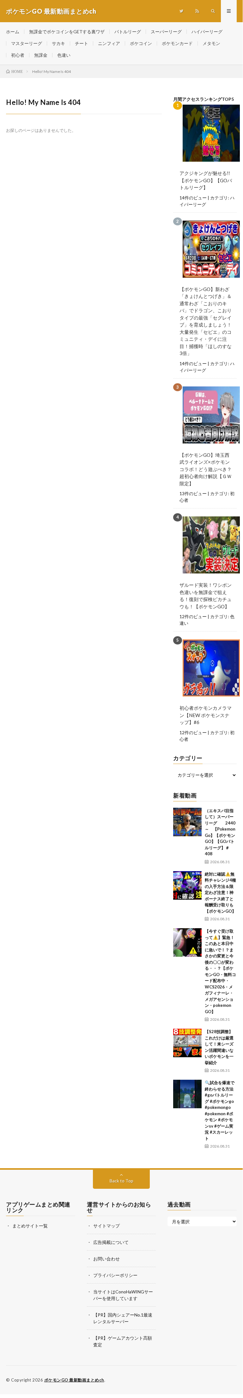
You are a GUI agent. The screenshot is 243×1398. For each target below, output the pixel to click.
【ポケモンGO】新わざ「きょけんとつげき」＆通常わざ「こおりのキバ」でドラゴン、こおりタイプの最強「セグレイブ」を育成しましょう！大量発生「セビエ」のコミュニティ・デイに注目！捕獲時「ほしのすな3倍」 (205, 321)
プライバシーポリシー (115, 1275)
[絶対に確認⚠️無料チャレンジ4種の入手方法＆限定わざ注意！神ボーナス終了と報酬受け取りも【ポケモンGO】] (187, 885)
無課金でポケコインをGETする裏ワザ (67, 31)
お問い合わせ (106, 1258)
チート (81, 43)
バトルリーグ (127, 31)
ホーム (12, 31)
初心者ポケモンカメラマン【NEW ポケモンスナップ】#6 (205, 715)
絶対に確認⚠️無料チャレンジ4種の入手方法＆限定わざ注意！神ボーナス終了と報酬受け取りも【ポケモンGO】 (220, 892)
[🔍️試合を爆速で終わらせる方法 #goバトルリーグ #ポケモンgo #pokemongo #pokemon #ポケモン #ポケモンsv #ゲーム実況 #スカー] (187, 1094)
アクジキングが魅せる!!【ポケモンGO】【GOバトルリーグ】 (205, 180)
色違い (63, 55)
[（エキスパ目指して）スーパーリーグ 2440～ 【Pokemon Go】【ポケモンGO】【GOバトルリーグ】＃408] (187, 822)
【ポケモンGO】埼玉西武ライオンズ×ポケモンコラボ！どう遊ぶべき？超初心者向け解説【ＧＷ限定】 (205, 469)
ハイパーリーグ (206, 31)
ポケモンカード (177, 43)
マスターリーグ (26, 43)
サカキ (58, 43)
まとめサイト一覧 (30, 1225)
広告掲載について (111, 1242)
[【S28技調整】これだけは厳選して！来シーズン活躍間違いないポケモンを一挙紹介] (187, 1043)
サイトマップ (106, 1225)
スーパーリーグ (166, 31)
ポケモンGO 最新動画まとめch (74, 1379)
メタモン (211, 43)
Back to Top (121, 1180)
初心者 (17, 55)
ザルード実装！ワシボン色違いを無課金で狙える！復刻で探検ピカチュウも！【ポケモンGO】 (205, 595)
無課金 (40, 55)
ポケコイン (141, 43)
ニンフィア (109, 43)
